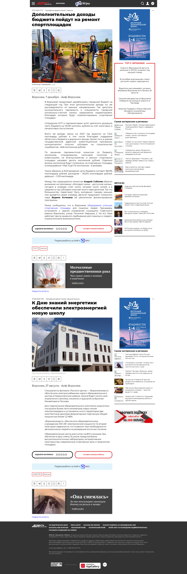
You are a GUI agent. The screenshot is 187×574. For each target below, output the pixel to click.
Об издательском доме (58, 525)
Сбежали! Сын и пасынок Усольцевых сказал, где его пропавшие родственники (140, 135)
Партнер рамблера (71, 564)
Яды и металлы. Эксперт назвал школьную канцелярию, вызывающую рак (137, 169)
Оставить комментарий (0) (93, 229)
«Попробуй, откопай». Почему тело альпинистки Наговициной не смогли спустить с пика (139, 365)
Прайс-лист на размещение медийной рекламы (128, 527)
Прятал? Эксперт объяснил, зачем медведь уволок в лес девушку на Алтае (138, 373)
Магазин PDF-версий (91, 525)
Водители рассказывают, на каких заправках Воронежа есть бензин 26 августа (135, 90)
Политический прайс (97, 527)
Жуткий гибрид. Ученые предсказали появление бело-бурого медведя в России (140, 127)
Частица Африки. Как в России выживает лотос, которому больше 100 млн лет (139, 356)
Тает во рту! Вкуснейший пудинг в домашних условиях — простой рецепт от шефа (138, 390)
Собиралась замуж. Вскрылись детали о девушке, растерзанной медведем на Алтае (138, 152)
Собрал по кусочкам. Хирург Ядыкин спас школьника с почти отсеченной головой (140, 144)
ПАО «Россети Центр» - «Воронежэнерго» (48, 373)
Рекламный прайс (78, 527)
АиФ (53, 84)
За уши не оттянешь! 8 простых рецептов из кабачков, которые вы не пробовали (140, 382)
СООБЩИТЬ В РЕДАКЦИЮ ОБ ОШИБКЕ (63, 530)
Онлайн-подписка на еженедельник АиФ (119, 525)
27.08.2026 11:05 (38, 299)
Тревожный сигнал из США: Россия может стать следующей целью (139, 204)
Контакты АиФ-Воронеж (58, 527)
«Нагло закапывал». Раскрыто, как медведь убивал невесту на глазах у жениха (139, 161)
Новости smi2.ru (40, 291)
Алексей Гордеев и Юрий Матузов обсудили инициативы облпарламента (134, 111)
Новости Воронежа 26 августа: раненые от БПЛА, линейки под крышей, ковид (135, 70)
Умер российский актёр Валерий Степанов (138, 187)
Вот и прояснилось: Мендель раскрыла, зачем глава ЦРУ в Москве (139, 212)
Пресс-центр (76, 525)
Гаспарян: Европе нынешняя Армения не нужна (136, 195)
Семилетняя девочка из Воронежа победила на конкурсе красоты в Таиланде (135, 101)
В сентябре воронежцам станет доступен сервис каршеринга (135, 80)
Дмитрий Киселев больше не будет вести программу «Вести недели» (139, 221)
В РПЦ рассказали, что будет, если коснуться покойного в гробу (138, 229)
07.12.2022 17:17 (37, 10)
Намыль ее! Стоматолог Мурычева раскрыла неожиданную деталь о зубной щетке (139, 398)
